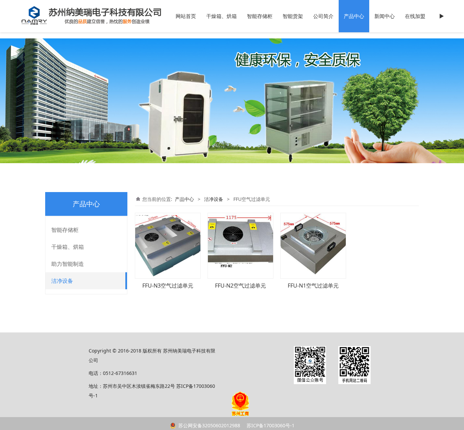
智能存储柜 (259, 16)
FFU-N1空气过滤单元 (313, 285)
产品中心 (354, 16)
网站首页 (186, 16)
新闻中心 (384, 16)
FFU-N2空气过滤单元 (240, 285)
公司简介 (323, 16)
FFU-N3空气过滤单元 (167, 285)
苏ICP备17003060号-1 (270, 425)
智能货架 (293, 16)
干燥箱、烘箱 (221, 16)
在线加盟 (415, 16)
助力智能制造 (67, 264)
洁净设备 (62, 281)
